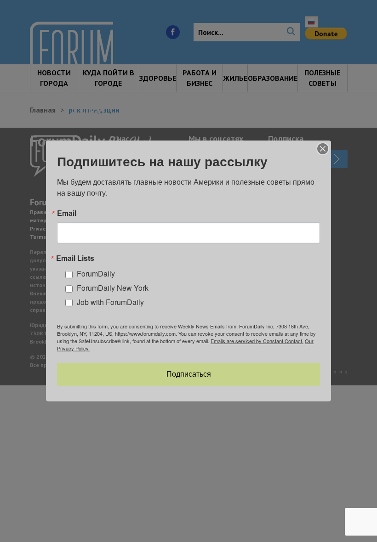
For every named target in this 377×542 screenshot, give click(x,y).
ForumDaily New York (113, 287)
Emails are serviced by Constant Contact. (257, 340)
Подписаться (188, 374)
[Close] (322, 148)
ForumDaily (96, 273)
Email (66, 213)
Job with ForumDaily (110, 302)
